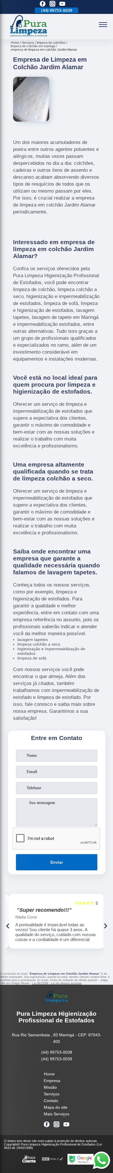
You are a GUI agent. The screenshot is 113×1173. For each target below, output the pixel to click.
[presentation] (8, 925)
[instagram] (52, 4)
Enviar (56, 862)
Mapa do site (56, 1107)
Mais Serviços (56, 1114)
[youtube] (62, 4)
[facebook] (42, 4)
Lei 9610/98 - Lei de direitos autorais (56, 983)
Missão (50, 1087)
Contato (51, 1100)
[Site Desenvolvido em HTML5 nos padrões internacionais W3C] (52, 1159)
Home (49, 1074)
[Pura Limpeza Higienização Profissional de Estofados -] (29, 36)
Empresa (52, 1080)
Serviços (51, 1094)
